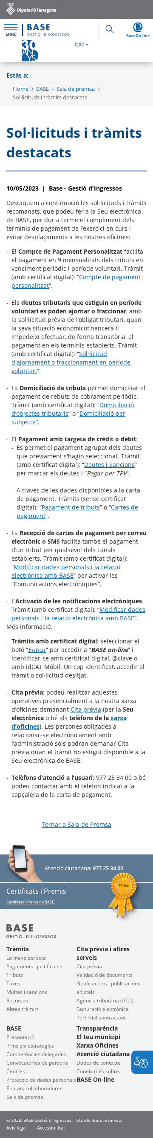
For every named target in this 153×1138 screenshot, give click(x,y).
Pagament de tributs (71, 507)
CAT (80, 44)
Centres (15, 1071)
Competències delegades (36, 1054)
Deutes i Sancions (109, 464)
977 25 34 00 (108, 868)
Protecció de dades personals (41, 1079)
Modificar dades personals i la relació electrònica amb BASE (65, 571)
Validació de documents (104, 975)
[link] (31, 9)
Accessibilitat (51, 1127)
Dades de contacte (98, 1062)
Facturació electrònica (102, 1009)
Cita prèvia (86, 709)
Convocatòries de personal (38, 1062)
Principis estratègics (30, 1045)
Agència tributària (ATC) (104, 1000)
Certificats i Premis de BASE (30, 902)
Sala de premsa (76, 89)
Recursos (17, 1000)
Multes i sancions (26, 992)
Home (20, 89)
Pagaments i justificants (34, 966)
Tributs (14, 975)
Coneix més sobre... (99, 1071)
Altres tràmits (22, 1009)
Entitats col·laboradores (34, 1088)
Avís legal (16, 1127)
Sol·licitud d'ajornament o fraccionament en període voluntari (70, 362)
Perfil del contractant (101, 1017)
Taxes (13, 983)
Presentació (20, 1037)
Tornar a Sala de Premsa (76, 824)
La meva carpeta (26, 957)
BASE (42, 89)
